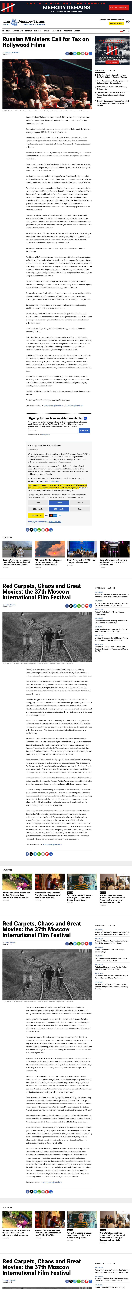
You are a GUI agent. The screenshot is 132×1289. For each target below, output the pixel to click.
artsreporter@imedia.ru (52, 844)
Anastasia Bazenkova (12, 52)
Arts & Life (56, 31)
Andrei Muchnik (10, 605)
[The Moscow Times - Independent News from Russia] (23, 22)
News (8, 31)
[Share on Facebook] (67, 53)
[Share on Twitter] (71, 53)
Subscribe (84, 430)
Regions (28, 31)
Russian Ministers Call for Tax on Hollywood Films (45, 42)
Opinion (47, 31)
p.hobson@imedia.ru (75, 406)
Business (37, 31)
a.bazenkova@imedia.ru (53, 406)
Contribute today (116, 23)
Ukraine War (18, 31)
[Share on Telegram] (75, 53)
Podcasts (68, 31)
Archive (77, 31)
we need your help (51, 481)
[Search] (129, 31)
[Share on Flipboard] (86, 53)
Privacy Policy (46, 434)
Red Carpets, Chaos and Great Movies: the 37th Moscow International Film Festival (41, 591)
